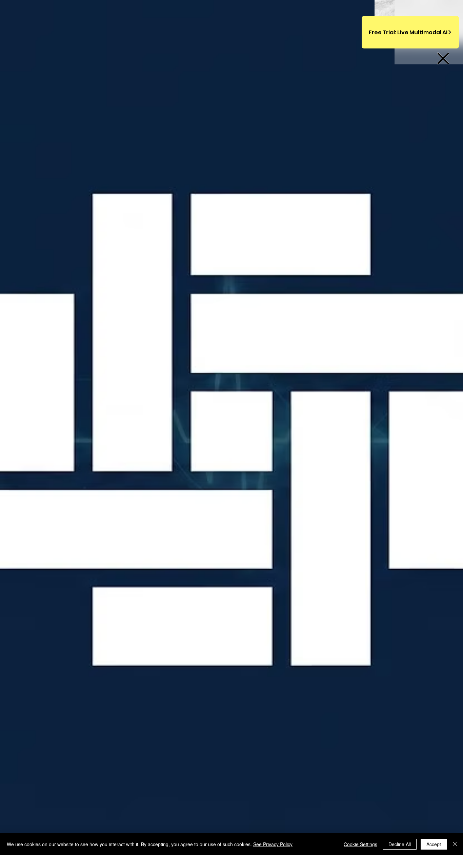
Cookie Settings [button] (360, 844)
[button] (443, 58)
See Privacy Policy (273, 844)
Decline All (399, 844)
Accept (433, 844)
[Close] (455, 844)
